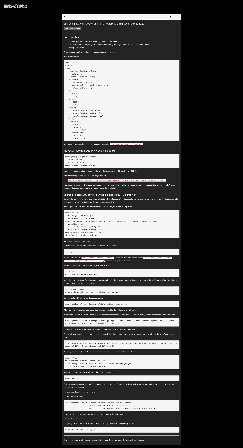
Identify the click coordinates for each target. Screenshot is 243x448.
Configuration (74, 28)
